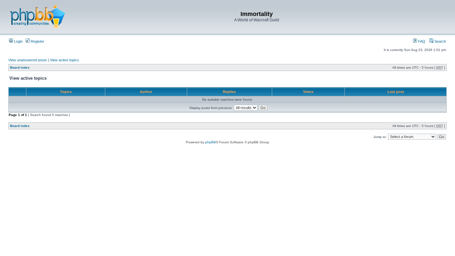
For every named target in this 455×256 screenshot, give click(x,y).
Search (439, 41)
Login (18, 41)
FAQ (421, 41)
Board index (20, 67)
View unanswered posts (27, 60)
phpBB (210, 142)
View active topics (64, 60)
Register (37, 41)
